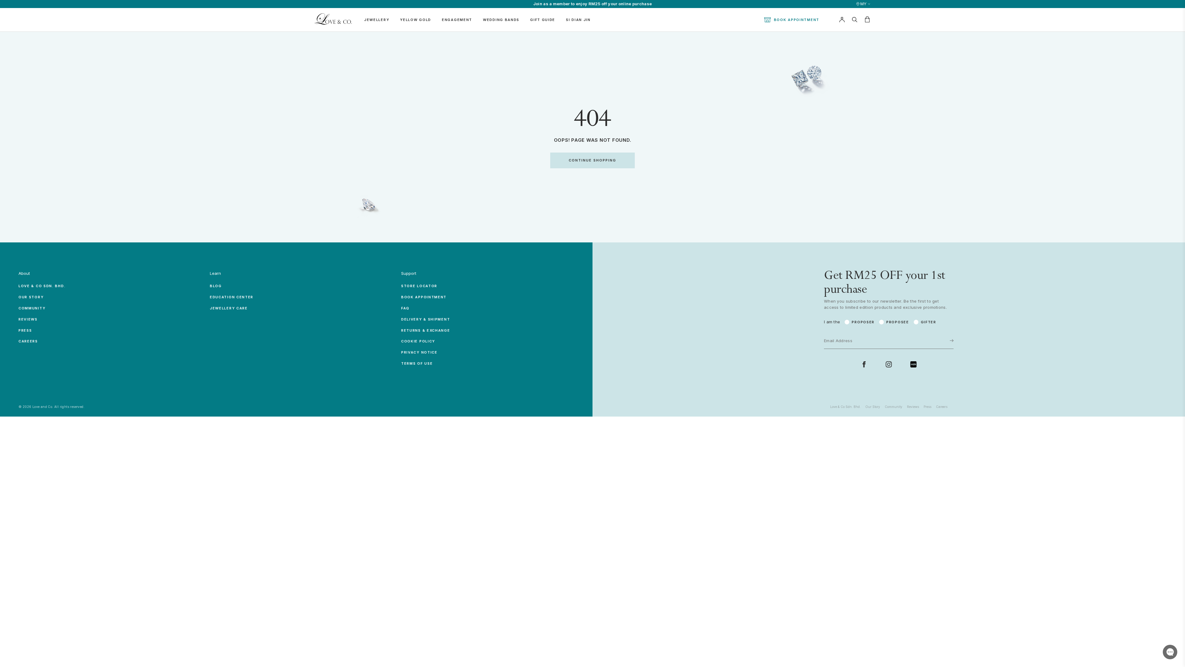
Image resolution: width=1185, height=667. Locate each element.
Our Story (31, 297)
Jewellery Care (229, 308)
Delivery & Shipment (425, 319)
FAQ (405, 308)
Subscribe (932, 323)
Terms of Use (417, 363)
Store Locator (419, 286)
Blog (216, 286)
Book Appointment (796, 20)
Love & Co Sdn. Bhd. (42, 286)
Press (25, 330)
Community (32, 308)
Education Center (231, 297)
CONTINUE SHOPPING (592, 160)
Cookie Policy (418, 341)
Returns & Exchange (425, 330)
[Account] (841, 19)
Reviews (28, 319)
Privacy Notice (419, 352)
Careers (28, 341)
